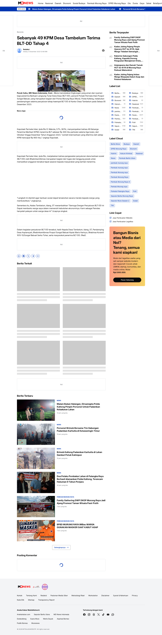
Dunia (135, 3)
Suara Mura (34, 619)
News (59, 400)
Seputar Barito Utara (42, 614)
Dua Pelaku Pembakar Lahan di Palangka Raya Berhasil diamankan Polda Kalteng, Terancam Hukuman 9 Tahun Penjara (80, 479)
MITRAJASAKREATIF (29, 629)
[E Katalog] (36, 586)
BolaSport (157, 3)
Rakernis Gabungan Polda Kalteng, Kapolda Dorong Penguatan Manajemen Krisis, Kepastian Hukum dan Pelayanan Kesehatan (129, 58)
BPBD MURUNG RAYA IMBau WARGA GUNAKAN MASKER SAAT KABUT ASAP (77, 525)
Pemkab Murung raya (65, 497)
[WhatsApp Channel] (112, 614)
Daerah (58, 3)
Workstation (93, 595)
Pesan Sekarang (127, 280)
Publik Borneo (22, 623)
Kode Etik (20, 600)
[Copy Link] (38, 256)
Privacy (135, 595)
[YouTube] (108, 614)
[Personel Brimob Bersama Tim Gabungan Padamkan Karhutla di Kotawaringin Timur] (36, 434)
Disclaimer (105, 595)
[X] (28, 256)
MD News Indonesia (61, 614)
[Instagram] (89, 614)
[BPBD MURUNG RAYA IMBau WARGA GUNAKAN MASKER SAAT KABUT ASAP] (36, 530)
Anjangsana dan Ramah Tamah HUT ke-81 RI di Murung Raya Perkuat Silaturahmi (128, 67)
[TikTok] (103, 614)
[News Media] (44, 586)
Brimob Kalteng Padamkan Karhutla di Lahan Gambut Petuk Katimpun (79, 453)
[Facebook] (23, 256)
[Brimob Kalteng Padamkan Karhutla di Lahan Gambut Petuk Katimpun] (36, 458)
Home (40, 3)
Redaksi (44, 595)
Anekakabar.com (23, 614)
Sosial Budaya (79, 3)
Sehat (148, 3)
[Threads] (93, 614)
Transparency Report (46, 600)
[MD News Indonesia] (25, 3)
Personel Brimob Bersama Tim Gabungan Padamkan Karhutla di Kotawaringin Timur (123, 9)
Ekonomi (67, 3)
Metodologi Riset (78, 595)
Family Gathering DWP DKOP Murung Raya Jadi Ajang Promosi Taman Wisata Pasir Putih (81, 501)
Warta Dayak (48, 619)
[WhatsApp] (19, 256)
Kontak (19, 595)
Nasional (49, 3)
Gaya (142, 3)
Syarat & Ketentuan (120, 595)
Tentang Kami (31, 595)
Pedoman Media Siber (59, 595)
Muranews (35, 623)
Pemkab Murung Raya (96, 3)
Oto (129, 3)
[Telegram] (33, 256)
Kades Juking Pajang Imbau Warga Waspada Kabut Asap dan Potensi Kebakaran (129, 77)
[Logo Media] (24, 587)
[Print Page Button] (103, 50)
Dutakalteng (21, 619)
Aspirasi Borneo (63, 619)
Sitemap (31, 600)
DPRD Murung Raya (117, 3)
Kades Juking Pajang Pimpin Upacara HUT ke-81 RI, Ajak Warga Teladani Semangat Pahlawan (127, 49)
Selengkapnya (59, 547)
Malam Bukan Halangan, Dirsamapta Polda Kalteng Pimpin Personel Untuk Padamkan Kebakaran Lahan (78, 407)
